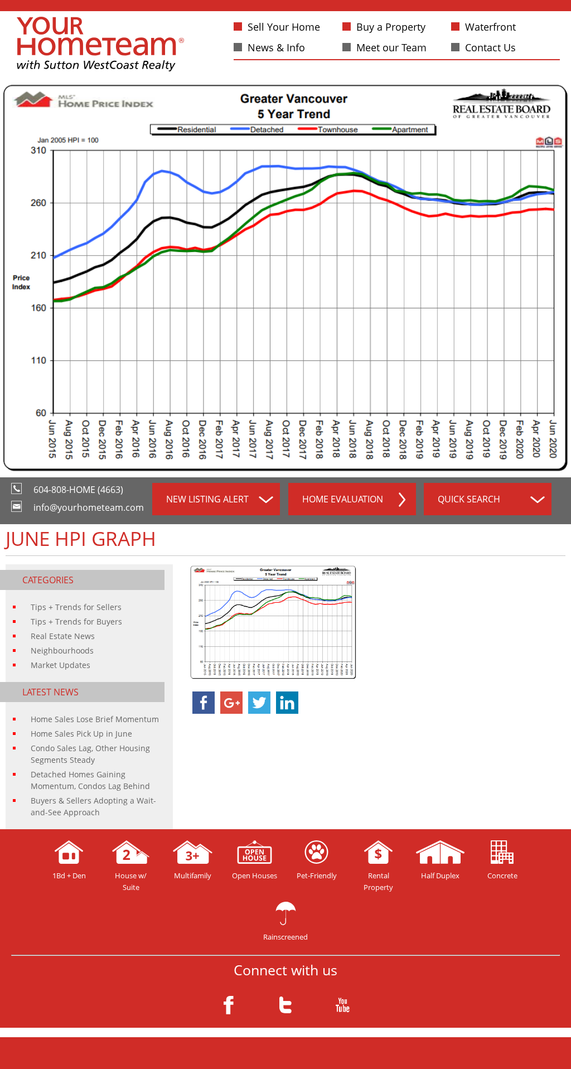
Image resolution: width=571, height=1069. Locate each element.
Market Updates (60, 665)
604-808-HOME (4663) (78, 489)
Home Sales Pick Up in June (81, 733)
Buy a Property (390, 26)
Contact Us (490, 47)
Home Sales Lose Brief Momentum (95, 719)
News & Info (276, 47)
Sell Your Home (284, 26)
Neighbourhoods (62, 650)
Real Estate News (63, 636)
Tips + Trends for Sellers (76, 607)
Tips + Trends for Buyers (76, 621)
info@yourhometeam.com (88, 507)
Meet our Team (391, 47)
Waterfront (490, 26)
